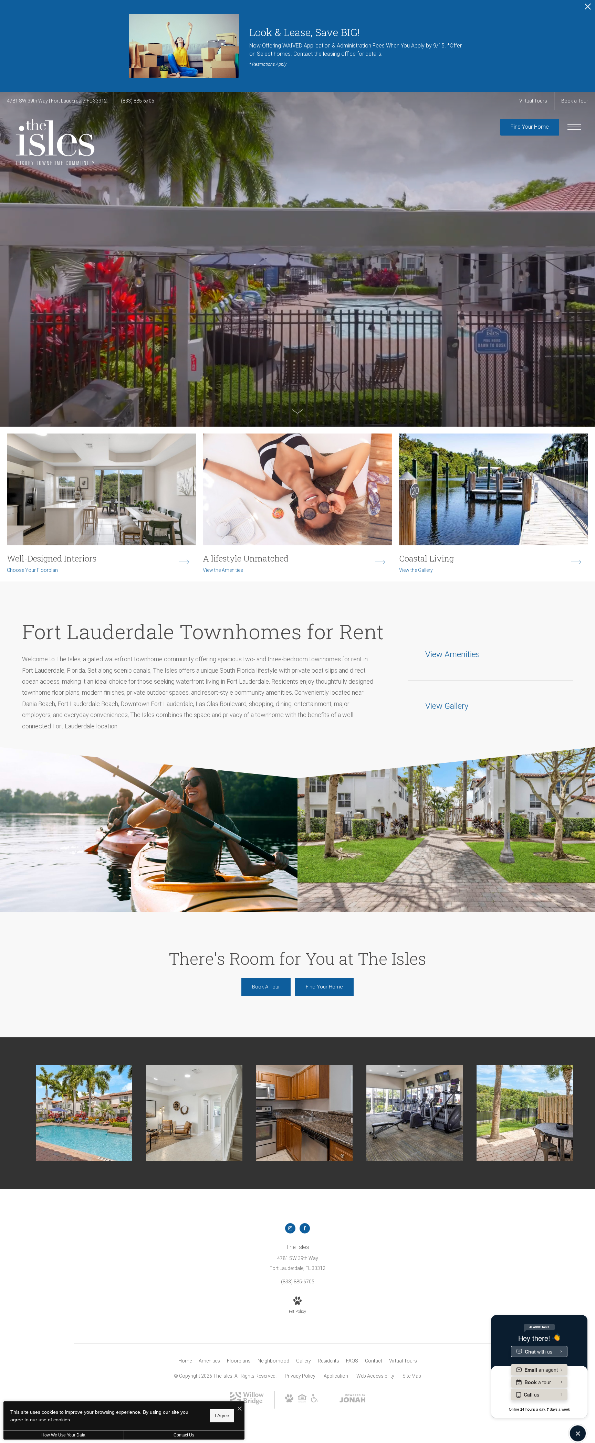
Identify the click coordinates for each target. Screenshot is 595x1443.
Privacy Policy (300, 1376)
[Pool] (84, 1113)
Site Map (412, 1376)
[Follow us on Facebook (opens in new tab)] (305, 1228)
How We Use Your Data (63, 1435)
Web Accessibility (375, 1376)
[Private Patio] (525, 1113)
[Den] (194, 1113)
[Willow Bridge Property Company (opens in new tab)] (247, 1402)
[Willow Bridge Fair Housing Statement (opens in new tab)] (302, 1400)
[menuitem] (185, 1361)
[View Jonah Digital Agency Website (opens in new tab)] (353, 1399)
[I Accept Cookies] (240, 1409)
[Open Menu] (574, 127)
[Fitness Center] (414, 1113)
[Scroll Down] (297, 411)
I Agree (222, 1415)
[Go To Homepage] (55, 142)
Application (336, 1376)
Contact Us (184, 1435)
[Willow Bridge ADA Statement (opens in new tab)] (315, 1400)
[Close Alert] (588, 8)
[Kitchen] (304, 1113)
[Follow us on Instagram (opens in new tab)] (290, 1228)
